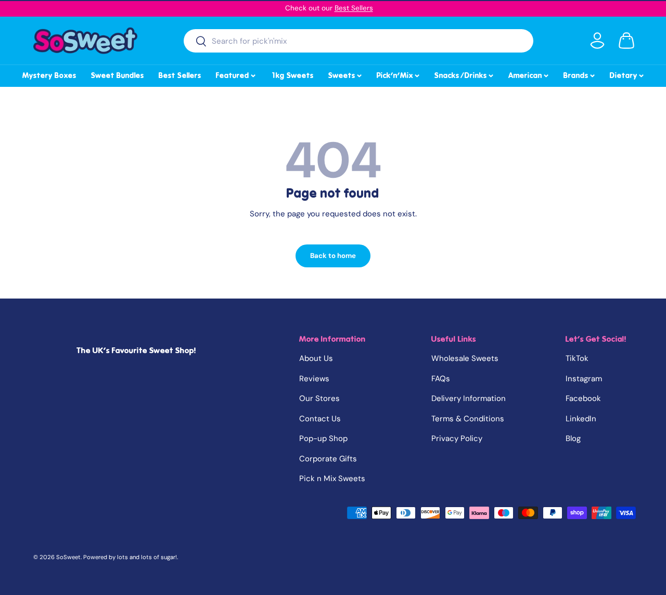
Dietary (627, 74)
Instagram (584, 378)
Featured (236, 74)
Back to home (333, 255)
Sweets (345, 74)
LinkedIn (581, 418)
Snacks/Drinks (464, 74)
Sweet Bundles (117, 75)
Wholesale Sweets (464, 358)
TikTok (577, 358)
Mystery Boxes (49, 75)
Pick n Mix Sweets (332, 478)
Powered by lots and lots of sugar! (130, 557)
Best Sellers (354, 8)
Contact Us (320, 418)
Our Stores (319, 398)
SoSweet (68, 557)
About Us (316, 358)
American (529, 74)
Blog (573, 438)
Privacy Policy (456, 438)
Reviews (314, 378)
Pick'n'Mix (399, 74)
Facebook (583, 398)
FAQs (440, 378)
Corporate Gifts (328, 459)
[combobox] (359, 41)
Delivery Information (468, 398)
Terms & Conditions (467, 418)
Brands (579, 74)
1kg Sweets (292, 75)
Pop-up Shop (323, 438)
